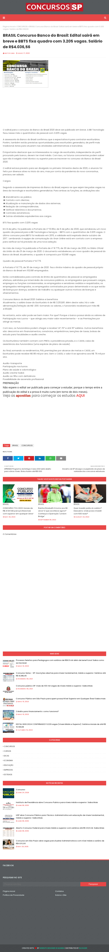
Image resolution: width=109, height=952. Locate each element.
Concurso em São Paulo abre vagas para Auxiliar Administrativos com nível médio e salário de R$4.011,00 (60, 842)
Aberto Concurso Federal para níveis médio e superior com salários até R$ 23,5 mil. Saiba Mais (60, 828)
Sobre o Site (60, 895)
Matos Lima (10, 53)
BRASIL (15, 445)
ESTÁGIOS (8, 774)
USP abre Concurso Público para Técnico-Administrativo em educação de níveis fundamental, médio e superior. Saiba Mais (60, 816)
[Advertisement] (54, 108)
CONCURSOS (22, 26)
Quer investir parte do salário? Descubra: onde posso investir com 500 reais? (88, 511)
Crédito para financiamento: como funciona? (37, 711)
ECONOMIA (8, 760)
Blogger (83, 948)
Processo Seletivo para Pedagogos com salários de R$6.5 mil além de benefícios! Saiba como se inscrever (60, 661)
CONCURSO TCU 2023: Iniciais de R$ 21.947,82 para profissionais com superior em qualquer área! (18, 511)
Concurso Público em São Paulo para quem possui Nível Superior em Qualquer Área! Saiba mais (60, 698)
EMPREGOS (8, 770)
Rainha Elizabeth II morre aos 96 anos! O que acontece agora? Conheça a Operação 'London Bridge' (53, 512)
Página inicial (9, 26)
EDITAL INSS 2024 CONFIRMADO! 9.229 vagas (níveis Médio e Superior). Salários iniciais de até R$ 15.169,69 (61, 725)
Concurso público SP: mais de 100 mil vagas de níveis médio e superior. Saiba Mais (54, 685)
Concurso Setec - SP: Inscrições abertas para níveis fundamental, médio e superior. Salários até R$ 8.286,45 (61, 674)
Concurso (20, 789)
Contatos (59, 891)
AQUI (80, 395)
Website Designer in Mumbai (52, 948)
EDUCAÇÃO (8, 765)
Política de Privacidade (13, 895)
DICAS (6, 756)
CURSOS (7, 751)
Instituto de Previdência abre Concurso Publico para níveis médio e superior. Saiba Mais (57, 802)
